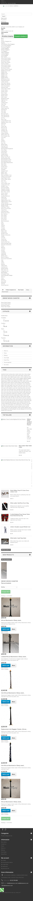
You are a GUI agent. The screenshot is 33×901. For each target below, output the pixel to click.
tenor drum (21, 390)
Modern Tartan (4, 95)
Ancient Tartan (4, 90)
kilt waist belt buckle (26, 399)
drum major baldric (8, 385)
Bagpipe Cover (4, 73)
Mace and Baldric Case (6, 175)
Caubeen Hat (4, 129)
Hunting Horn (4, 232)
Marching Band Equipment (7, 148)
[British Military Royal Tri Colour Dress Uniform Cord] (5, 494)
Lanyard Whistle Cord (6, 120)
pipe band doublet (5, 395)
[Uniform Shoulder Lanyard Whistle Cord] (5, 530)
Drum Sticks (4, 218)
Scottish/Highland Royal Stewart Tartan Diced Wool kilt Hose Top (20, 515)
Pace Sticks (4, 165)
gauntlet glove (10, 386)
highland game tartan (15, 377)
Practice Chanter (5, 63)
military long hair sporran (23, 406)
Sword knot (3, 239)
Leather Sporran (4, 81)
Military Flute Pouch (5, 157)
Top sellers (7, 415)
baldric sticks (22, 383)
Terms (2, 278)
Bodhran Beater (4, 268)
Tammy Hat (3, 126)
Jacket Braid (4, 198)
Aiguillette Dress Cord (6, 122)
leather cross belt (14, 404)
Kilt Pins (3, 118)
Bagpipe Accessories (6, 70)
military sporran (4, 407)
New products (8, 555)
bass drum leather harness (7, 399)
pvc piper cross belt (5, 404)
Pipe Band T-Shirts (5, 207)
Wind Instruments (5, 221)
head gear (19, 389)
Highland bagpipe (27, 378)
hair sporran (17, 402)
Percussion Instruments (6, 258)
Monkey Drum (4, 255)
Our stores (6, 364)
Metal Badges (4, 272)
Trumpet (3, 228)
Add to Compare (4, 633)
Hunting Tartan (4, 94)
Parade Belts (4, 152)
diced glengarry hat (14, 409)
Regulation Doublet (5, 189)
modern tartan (18, 374)
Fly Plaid (3, 105)
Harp (2, 260)
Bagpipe (3, 42)
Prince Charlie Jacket (6, 179)
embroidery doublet (10, 393)
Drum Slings (4, 150)
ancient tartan (7, 375)
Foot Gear (3, 137)
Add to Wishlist (4, 631)
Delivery (3, 279)
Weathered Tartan (5, 98)
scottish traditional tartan (25, 377)
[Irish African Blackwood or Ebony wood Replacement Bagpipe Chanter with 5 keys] (16, 679)
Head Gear (3, 123)
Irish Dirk (3, 237)
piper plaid (12, 402)
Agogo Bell (3, 254)
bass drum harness (17, 399)
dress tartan (24, 374)
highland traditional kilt (25, 402)
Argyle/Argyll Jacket (5, 177)
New (5, 326)
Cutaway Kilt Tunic (5, 184)
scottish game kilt (24, 396)
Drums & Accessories (6, 208)
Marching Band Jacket (6, 159)
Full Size (6, 341)
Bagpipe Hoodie (4, 205)
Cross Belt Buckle (5, 116)
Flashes (3, 140)
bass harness (11, 383)
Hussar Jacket (4, 193)
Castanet (3, 248)
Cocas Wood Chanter (6, 59)
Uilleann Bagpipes (5, 52)
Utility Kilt (3, 101)
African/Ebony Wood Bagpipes (8, 44)
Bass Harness (4, 214)
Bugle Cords (4, 230)
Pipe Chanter (4, 56)
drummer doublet (13, 395)
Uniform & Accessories (6, 176)
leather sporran (10, 382)
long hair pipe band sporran (12, 406)
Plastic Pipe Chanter (5, 62)
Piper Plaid (3, 104)
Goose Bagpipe (4, 55)
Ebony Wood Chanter (6, 58)
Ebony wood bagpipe (6, 379)
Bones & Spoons (5, 257)
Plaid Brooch (4, 109)
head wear (23, 389)
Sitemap (3, 283)
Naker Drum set (4, 269)
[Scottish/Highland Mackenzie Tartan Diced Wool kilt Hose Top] (15, 460)
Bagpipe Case (4, 76)
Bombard (3, 229)
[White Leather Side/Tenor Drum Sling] (5, 506)
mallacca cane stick (13, 388)
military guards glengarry (23, 407)
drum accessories (5, 392)
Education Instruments (6, 244)
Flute (2, 222)
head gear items (13, 389)
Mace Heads (4, 168)
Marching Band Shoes (6, 161)
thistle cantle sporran (24, 392)
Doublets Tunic (4, 186)
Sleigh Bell (3, 253)
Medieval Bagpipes (5, 49)
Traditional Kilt (4, 102)
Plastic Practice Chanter (6, 69)
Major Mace (3, 164)
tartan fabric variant (11, 378)
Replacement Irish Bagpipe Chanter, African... (14, 729)
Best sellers (4, 842)
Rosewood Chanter (5, 61)
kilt (19, 397)
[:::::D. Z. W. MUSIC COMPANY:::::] (16, 9)
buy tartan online (14, 375)
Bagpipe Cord (4, 74)
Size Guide (3, 281)
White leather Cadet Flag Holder (18, 538)
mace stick (25, 388)
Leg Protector (4, 151)
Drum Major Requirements (7, 162)
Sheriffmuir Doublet (5, 190)
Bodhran (3, 264)
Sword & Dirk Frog (5, 242)
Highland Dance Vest (5, 200)
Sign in (2, 0)
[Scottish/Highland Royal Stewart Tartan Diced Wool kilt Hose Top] (5, 517)
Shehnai (3, 225)
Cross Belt (3, 112)
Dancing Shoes (4, 145)
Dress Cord (3, 119)
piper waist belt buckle (18, 400)
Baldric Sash (4, 172)
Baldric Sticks (4, 173)
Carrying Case (4, 267)
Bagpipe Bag (4, 72)
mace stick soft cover (25, 385)
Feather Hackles (4, 133)
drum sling (16, 383)
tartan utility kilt (8, 397)
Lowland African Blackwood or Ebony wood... (14, 656)
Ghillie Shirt (3, 197)
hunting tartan (12, 374)
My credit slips (4, 864)
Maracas (3, 247)
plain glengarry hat (22, 409)
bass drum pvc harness (25, 397)
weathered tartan (5, 374)
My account (5, 858)
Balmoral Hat (4, 127)
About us (3, 276)
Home (2, 40)
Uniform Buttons (4, 203)
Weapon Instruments (5, 235)
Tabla (2, 261)
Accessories (4, 219)
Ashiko (2, 262)
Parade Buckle (4, 154)
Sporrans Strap (4, 87)
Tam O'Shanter (4, 132)
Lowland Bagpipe (5, 54)
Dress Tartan (4, 93)
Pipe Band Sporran (5, 80)
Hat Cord (3, 125)
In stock (6, 320)
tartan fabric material (22, 375)
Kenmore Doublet (5, 187)
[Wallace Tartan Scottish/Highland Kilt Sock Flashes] (13, 419)
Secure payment (4, 285)
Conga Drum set (4, 271)
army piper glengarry (13, 407)
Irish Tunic (3, 180)
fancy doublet (18, 393)
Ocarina (3, 250)
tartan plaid (7, 402)
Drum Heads (4, 216)
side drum (16, 390)
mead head (20, 388)
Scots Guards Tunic (5, 183)
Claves (2, 246)
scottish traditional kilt (6, 403)
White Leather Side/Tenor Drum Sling (19, 503)
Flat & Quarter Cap (5, 136)
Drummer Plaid (4, 106)
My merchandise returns (7, 862)
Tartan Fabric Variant (5, 88)
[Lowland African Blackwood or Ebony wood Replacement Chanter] (16, 643)
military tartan (7, 377)
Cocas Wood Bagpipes (6, 45)
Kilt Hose (3, 141)
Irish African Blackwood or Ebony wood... (13, 693)
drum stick (6, 390)
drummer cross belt (22, 404)
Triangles (3, 251)
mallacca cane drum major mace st (21, 386)
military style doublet (9, 396)
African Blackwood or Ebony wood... (11, 620)
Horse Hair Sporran (5, 86)
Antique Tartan (4, 91)
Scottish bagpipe (19, 378)
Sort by (3, 587)
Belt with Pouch (4, 113)
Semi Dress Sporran (5, 83)
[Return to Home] (2, 290)
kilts (17, 397)
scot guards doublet (25, 393)
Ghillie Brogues (4, 147)
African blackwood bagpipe (17, 379)
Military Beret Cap (5, 134)
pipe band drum (27, 390)
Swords (2, 236)
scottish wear (10, 381)
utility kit (14, 397)
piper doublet (20, 395)
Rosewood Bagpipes (5, 47)
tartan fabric (4, 378)
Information (8, 346)
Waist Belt (3, 111)
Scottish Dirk (4, 240)
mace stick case (17, 385)
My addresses (4, 866)
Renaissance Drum (5, 212)
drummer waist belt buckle (7, 400)
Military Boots (4, 144)
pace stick (6, 388)
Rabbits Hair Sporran (5, 84)
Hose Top (3, 143)
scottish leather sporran (19, 382)
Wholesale (3, 282)
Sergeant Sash (4, 171)
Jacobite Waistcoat (5, 196)
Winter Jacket (4, 194)
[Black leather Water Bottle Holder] (9, 446)
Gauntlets (3, 169)
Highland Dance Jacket (6, 201)
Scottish (6, 335)
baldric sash (4, 386)
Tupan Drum (4, 209)
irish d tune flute (8, 410)
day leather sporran (15, 403)
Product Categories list (6, 41)
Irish (5, 332)
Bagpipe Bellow (4, 77)
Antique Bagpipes (5, 48)
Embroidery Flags (5, 274)
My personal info (5, 868)
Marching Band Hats (5, 158)
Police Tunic (4, 182)
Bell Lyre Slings (4, 155)
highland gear (4, 381)
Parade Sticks (4, 166)
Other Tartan (4, 97)
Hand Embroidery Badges (7, 275)
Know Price (6, 360)
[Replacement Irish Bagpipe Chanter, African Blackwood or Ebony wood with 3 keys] (16, 716)
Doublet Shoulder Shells (6, 204)
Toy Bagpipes (4, 51)
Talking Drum (4, 265)
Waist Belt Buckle (5, 115)
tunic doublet (17, 396)
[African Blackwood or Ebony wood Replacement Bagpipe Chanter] (16, 607)
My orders (3, 860)
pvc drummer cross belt (25, 403)
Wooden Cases (4, 233)
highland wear (17, 381)
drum (18, 392)
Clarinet (3, 226)
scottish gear (26, 379)
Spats (2, 138)
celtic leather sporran (25, 381)
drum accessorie (13, 392)
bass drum (11, 390)
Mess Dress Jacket (5, 191)
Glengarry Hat (4, 130)
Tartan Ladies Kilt (5, 108)
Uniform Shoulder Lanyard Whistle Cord (20, 527)
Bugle (2, 223)
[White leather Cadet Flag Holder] (5, 541)
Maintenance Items (5, 79)
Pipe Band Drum (4, 211)
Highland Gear (4, 99)
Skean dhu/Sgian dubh (6, 243)
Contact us (3, 2)
